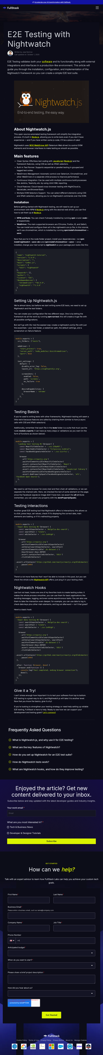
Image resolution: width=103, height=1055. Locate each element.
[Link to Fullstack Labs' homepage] (51, 1036)
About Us (69, 1040)
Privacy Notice (58, 1040)
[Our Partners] (51, 1046)
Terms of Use (34, 1040)
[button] (97, 8)
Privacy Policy (46, 1040)
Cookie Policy (21, 1040)
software (47, 61)
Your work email (16, 808)
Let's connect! (49, 712)
